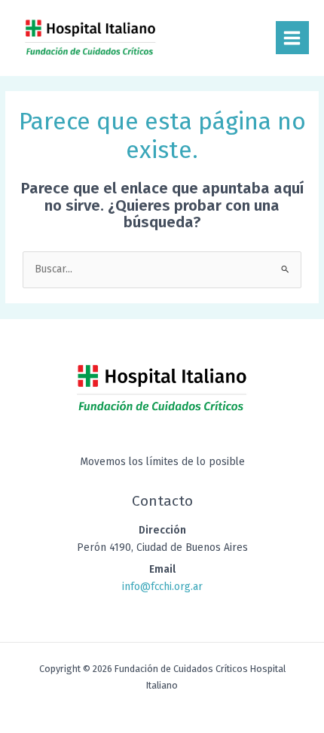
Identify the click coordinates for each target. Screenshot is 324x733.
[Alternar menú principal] (292, 37)
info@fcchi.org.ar (162, 586)
